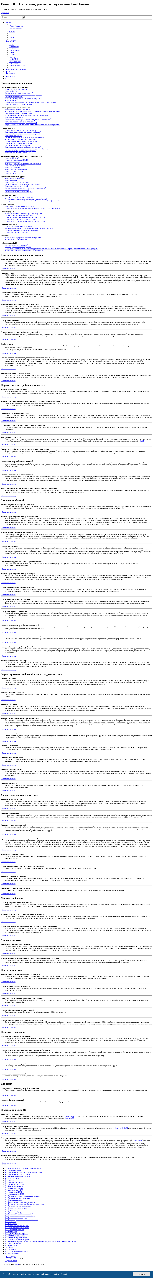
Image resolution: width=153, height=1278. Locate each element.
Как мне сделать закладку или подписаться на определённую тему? (29, 228)
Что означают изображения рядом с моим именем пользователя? (28, 119)
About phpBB (69, 1118)
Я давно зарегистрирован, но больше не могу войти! (23, 98)
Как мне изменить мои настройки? (17, 110)
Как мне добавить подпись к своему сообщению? (22, 134)
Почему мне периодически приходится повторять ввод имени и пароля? (31, 102)
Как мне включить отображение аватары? (20, 121)
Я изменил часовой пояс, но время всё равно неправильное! (26, 115)
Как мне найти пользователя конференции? (20, 219)
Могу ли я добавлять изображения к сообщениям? (23, 164)
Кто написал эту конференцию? (16, 245)
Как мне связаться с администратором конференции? (24, 250)
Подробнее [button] (65, 1274)
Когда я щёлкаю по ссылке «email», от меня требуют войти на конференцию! (32, 125)
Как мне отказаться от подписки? (17, 232)
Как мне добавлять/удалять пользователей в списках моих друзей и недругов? (32, 208)
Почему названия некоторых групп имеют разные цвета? (25, 188)
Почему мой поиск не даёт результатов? (19, 215)
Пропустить (5, 13)
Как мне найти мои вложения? (16, 239)
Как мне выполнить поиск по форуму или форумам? (23, 213)
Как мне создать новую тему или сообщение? (21, 130)
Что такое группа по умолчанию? (17, 190)
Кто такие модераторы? (13, 180)
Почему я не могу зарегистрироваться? (19, 93)
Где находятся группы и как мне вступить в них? (22, 184)
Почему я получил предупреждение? (18, 145)
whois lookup (138, 1140)
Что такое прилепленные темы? (16, 169)
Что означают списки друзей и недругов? (19, 206)
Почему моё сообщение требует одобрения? (20, 151)
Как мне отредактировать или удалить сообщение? (23, 132)
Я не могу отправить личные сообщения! (19, 197)
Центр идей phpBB (121, 1128)
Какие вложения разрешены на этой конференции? (23, 238)
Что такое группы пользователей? (17, 182)
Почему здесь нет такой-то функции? (18, 247)
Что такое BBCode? (12, 158)
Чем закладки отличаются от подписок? (19, 226)
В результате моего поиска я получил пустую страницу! (25, 217)
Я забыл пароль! (11, 100)
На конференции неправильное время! (18, 113)
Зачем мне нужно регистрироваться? (18, 89)
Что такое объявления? (13, 167)
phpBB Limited (70, 1116)
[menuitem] (16, 26)
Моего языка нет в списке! (14, 117)
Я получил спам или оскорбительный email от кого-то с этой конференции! (32, 201)
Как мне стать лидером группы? (16, 186)
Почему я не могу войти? (14, 97)
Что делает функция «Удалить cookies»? (19, 104)
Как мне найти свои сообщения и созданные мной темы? (25, 221)
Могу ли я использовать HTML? (16, 160)
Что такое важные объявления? (16, 165)
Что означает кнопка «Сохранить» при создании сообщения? (26, 149)
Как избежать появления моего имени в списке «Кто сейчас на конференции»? (33, 111)
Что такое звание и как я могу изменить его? (21, 123)
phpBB (142, 441)
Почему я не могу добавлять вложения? (19, 143)
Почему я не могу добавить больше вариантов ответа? (24, 138)
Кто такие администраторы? (15, 178)
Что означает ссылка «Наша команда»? (18, 192)
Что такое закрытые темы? (14, 171)
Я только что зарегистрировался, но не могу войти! (23, 95)
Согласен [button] (141, 1274)
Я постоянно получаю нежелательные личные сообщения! (26, 199)
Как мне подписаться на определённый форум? (22, 230)
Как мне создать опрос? (13, 136)
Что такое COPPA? (11, 91)
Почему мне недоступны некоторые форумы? (21, 141)
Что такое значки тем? (13, 173)
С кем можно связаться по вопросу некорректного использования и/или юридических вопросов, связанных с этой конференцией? (51, 249)
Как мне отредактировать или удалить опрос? (21, 139)
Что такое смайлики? (12, 162)
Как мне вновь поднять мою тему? (17, 153)
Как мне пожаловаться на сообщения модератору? (23, 147)
